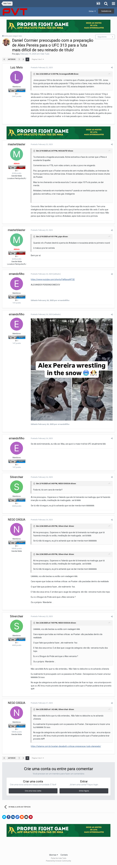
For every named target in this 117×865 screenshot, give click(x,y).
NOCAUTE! (63, 151)
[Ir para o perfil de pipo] (6, 42)
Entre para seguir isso (13, 36)
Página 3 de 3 (37, 59)
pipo (18, 54)
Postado (42, 67)
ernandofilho (16, 274)
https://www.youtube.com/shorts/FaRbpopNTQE (53, 279)
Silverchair (16, 477)
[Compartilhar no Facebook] (9, 817)
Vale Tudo (44, 54)
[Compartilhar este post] (112, 67)
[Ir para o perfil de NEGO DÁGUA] (16, 529)
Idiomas (53, 855)
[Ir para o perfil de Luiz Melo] (16, 77)
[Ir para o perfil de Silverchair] (16, 486)
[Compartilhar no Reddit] (22, 817)
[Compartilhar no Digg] (13, 817)
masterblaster (16, 144)
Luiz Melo (16, 67)
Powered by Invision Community (58, 861)
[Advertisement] (58, 844)
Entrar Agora (84, 791)
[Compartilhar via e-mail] (26, 817)
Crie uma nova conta (33, 791)
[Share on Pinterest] (31, 817)
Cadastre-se (106, 11)
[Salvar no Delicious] (17, 817)
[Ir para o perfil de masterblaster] (16, 154)
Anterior (11, 59)
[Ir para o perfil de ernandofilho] (16, 283)
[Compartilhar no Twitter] (4, 817)
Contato (64, 855)
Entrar (91, 11)
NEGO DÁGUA (64, 483)
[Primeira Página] (4, 59)
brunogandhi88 (66, 74)
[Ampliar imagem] (72, 369)
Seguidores (102, 37)
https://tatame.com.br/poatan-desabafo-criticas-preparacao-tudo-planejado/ (66, 746)
